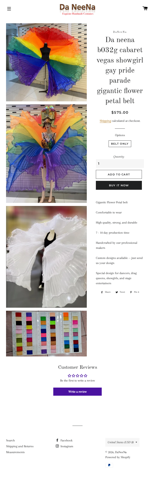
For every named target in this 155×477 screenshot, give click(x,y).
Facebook (66, 440)
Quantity (118, 156)
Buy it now (119, 185)
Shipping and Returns (20, 446)
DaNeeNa (121, 452)
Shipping (105, 121)
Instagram (66, 446)
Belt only (120, 143)
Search (10, 440)
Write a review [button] (77, 391)
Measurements (15, 452)
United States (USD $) (121, 442)
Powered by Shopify (117, 457)
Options (120, 135)
